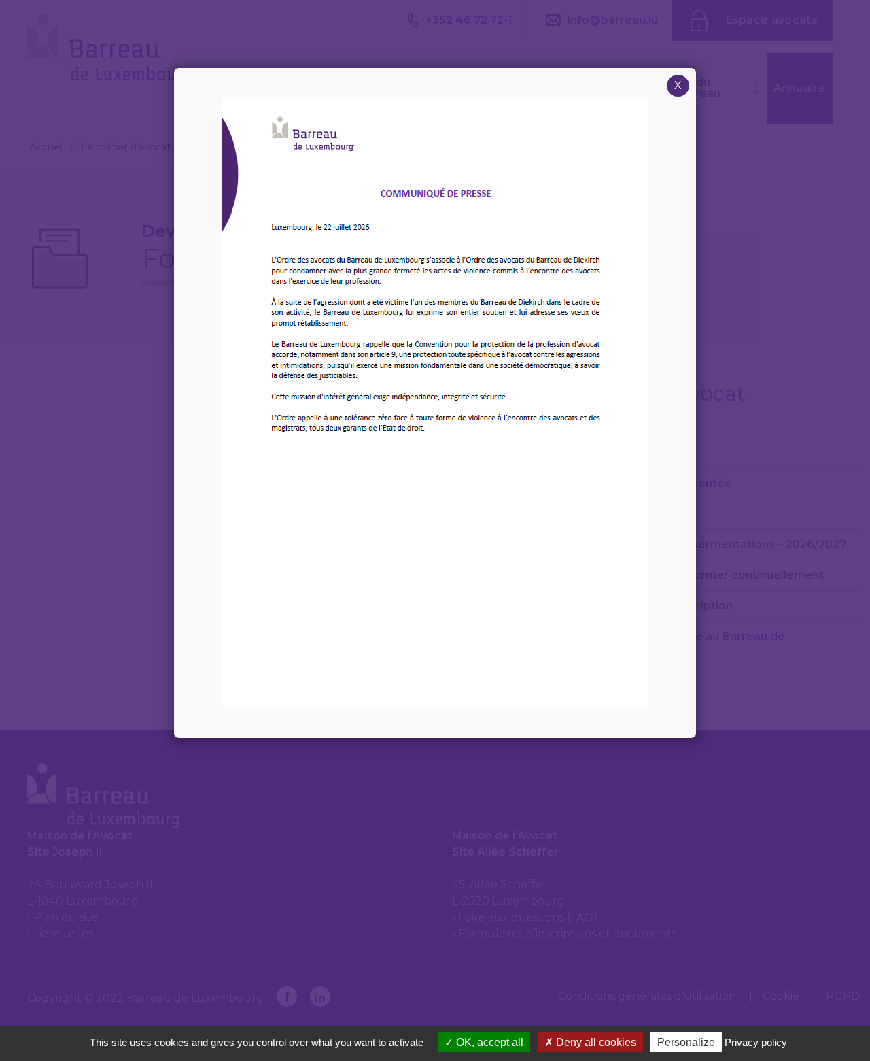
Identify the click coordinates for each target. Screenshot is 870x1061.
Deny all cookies (594, 1042)
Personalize (686, 1042)
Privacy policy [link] (756, 1042)
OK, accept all (488, 1042)
